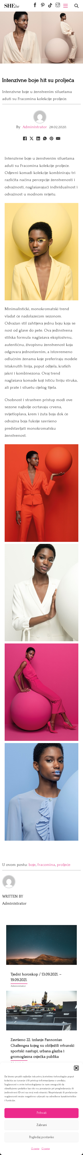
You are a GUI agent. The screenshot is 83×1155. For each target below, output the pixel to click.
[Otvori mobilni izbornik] (65, 6)
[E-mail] (58, 138)
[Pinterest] (51, 138)
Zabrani (42, 1125)
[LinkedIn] (38, 138)
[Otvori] (76, 6)
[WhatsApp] (45, 138)
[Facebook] (25, 138)
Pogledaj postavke (41, 1137)
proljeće (63, 864)
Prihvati (41, 1113)
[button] (76, 1068)
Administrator (35, 127)
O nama (35, 1148)
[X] (31, 138)
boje (32, 864)
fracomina (46, 864)
